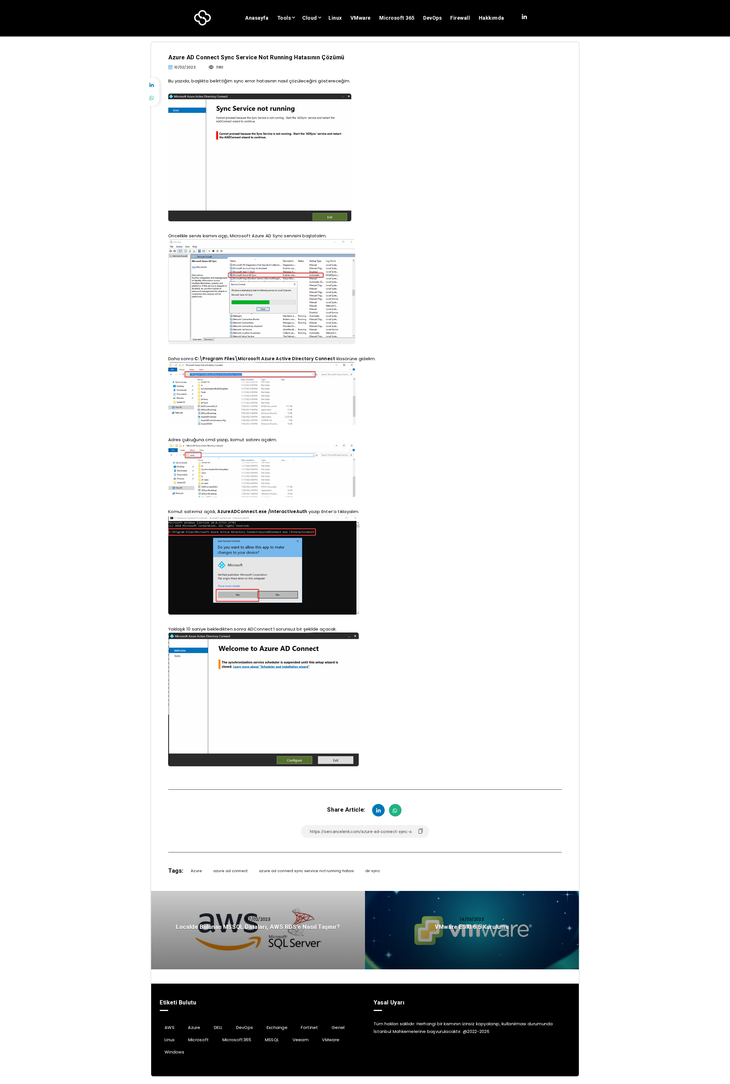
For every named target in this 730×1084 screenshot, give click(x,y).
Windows (174, 1052)
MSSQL (272, 1040)
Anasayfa (256, 18)
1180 (219, 67)
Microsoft (198, 1040)
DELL (218, 1027)
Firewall (460, 18)
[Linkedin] (524, 17)
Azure (196, 871)
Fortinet (309, 1027)
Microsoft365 (237, 1040)
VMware (360, 18)
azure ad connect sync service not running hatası (306, 871)
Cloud (309, 18)
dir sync (372, 871)
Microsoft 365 (397, 18)
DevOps (432, 18)
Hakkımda (491, 18)
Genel (338, 1027)
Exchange (277, 1027)
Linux (335, 18)
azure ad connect (230, 871)
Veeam (301, 1040)
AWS (170, 1027)
